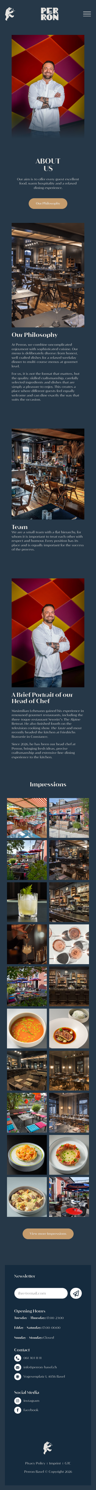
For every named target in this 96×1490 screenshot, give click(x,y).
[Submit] (76, 1293)
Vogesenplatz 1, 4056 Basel (44, 1376)
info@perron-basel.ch (40, 1367)
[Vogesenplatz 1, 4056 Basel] (17, 1376)
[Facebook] (17, 1410)
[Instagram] (17, 1400)
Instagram (31, 1401)
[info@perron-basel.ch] (17, 1367)
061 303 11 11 (32, 1358)
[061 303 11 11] (17, 1358)
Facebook (31, 1410)
